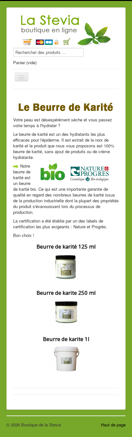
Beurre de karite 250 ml (66, 292)
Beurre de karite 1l (66, 339)
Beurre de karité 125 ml (66, 246)
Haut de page (113, 425)
